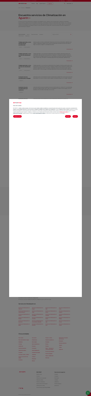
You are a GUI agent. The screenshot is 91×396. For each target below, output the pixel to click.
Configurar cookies (17, 116)
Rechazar (68, 116)
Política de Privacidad (17, 113)
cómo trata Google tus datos (39, 113)
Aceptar (75, 116)
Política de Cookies (64, 111)
